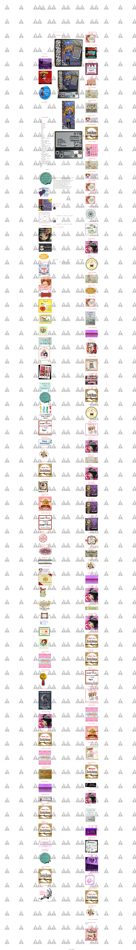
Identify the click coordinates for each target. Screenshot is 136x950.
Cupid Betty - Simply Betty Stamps (45, 146)
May (42, 132)
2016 (41, 120)
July (42, 129)
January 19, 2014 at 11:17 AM (64, 215)
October (43, 126)
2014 (41, 122)
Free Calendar (44, 53)
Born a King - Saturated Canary (46, 157)
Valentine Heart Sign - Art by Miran (45, 142)
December (43, 123)
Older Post (81, 259)
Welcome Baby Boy (45, 140)
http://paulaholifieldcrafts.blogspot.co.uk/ (61, 182)
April (42, 133)
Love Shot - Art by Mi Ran (45, 139)
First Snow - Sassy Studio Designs (45, 161)
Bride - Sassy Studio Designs (45, 159)
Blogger (47, 169)
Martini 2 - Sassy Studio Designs (46, 144)
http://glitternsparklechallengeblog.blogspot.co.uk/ (63, 180)
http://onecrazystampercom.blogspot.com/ (62, 188)
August (42, 128)
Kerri (57, 219)
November (43, 124)
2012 (41, 167)
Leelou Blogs (71, 949)
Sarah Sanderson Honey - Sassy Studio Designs (46, 151)
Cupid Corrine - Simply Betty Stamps (45, 148)
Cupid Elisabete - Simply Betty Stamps (46, 155)
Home (68, 259)
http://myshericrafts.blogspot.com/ (60, 185)
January (43, 137)
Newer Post (55, 259)
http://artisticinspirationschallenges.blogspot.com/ (63, 177)
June (42, 131)
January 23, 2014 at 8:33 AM (64, 224)
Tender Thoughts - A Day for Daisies (45, 163)
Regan (57, 206)
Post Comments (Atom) (64, 262)
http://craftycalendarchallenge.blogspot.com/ (62, 181)
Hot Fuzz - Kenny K (45, 153)
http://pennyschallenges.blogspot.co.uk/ (61, 184)
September (43, 127)
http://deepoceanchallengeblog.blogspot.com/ (62, 186)
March (42, 134)
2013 (41, 165)
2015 (41, 121)
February (43, 135)
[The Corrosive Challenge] (46, 69)
